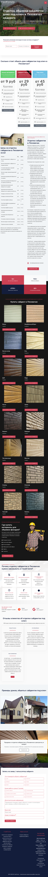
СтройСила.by (8, 2)
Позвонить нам (24, 750)
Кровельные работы (24, 836)
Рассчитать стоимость (8, 110)
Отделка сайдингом (24, 834)
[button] (1, 709)
